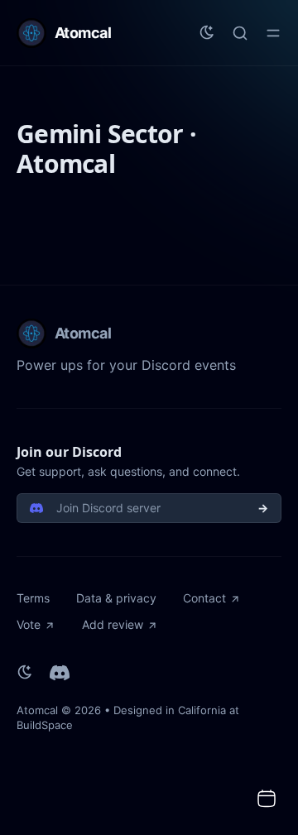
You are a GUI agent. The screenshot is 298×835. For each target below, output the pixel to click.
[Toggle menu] (273, 33)
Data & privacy (116, 598)
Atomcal (37, 710)
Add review (112, 624)
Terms (33, 598)
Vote (29, 624)
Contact (204, 598)
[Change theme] (207, 33)
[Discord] (60, 673)
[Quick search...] (240, 33)
